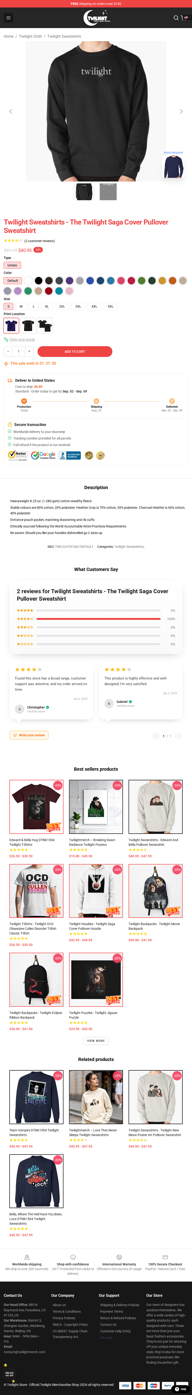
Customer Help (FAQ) (115, 1331)
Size (7, 299)
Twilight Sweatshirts (64, 36)
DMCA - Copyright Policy (70, 1324)
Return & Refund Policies (118, 1318)
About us (59, 1305)
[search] (176, 18)
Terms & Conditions (67, 1311)
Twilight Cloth (30, 36)
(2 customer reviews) (39, 241)
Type (7, 258)
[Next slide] (181, 111)
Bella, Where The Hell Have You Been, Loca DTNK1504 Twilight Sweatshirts (35, 1218)
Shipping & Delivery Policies (119, 1305)
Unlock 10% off (9, 1374)
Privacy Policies (64, 1318)
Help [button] (183, 1389)
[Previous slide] (11, 111)
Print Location (14, 314)
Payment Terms (111, 1311)
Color (8, 273)
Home (9, 36)
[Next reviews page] (178, 736)
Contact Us (108, 1324)
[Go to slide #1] (84, 191)
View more (96, 1041)
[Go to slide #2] (108, 191)
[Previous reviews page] (155, 736)
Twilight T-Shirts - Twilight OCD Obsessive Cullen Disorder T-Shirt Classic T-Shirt (32, 928)
